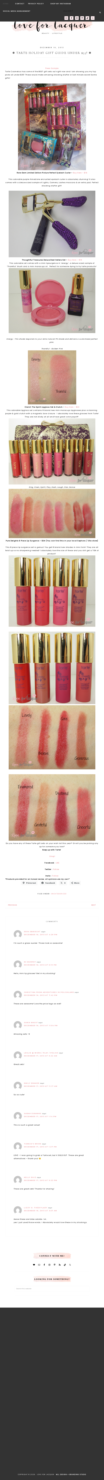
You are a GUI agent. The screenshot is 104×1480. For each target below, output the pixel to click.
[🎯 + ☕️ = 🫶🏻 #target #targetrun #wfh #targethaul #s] (26, 1456)
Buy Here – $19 (80, 173)
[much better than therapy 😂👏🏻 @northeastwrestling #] (26, 1340)
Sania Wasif (31, 1023)
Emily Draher (31, 1083)
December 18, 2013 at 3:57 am (40, 1211)
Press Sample (52, 68)
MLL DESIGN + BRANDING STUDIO (71, 1475)
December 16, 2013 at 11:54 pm (41, 1025)
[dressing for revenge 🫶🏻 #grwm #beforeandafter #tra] (26, 1398)
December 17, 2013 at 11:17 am (40, 1086)
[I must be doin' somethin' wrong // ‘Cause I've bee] (78, 1456)
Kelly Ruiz (30, 1177)
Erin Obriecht (32, 932)
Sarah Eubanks (32, 1113)
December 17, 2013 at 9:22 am (40, 1056)
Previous (12, 905)
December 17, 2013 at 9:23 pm (40, 1180)
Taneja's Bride (32, 1144)
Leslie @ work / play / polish (41, 1053)
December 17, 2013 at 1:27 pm (40, 1147)
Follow (56, 869)
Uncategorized (59, 894)
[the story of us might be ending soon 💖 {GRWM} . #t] (78, 1340)
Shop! (52, 856)
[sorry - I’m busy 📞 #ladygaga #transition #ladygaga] (78, 1427)
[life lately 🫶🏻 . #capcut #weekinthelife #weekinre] (78, 1369)
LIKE (57, 863)
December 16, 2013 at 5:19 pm (40, 965)
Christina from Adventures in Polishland (49, 992)
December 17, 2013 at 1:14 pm (40, 1116)
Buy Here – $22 (72, 407)
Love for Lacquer (52, 25)
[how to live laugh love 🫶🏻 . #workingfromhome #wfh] (78, 1398)
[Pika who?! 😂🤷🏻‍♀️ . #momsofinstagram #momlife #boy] (26, 1369)
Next (93, 905)
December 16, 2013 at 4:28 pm (40, 935)
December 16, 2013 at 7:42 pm (40, 995)
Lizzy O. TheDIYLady (35, 1208)
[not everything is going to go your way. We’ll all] (26, 1427)
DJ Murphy (30, 962)
